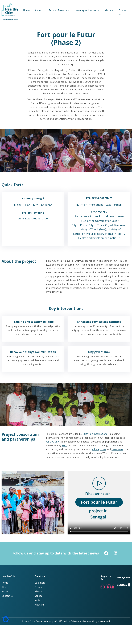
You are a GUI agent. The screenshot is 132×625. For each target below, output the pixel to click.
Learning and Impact (85, 10)
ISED (64, 445)
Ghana (38, 591)
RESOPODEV (52, 441)
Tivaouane (117, 449)
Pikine (95, 449)
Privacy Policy (28, 621)
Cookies (39, 621)
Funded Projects (58, 10)
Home (26, 10)
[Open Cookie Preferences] (6, 619)
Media (108, 10)
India (37, 600)
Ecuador (39, 587)
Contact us (123, 12)
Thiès (103, 449)
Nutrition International (95, 433)
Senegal (39, 595)
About (38, 10)
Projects (6, 591)
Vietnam (39, 604)
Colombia (40, 582)
